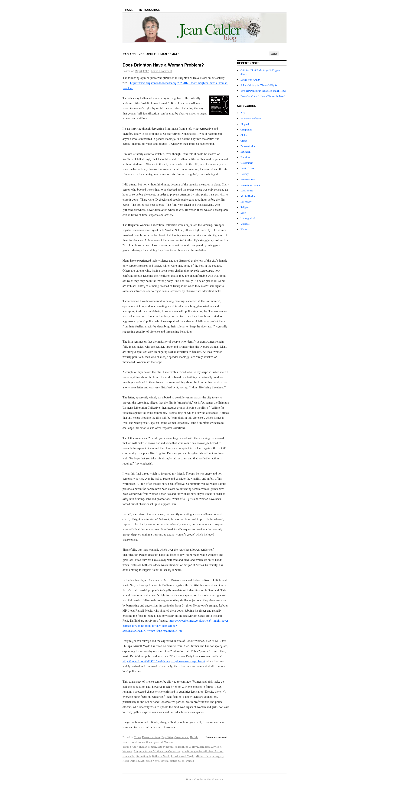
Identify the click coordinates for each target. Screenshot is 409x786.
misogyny (218, 756)
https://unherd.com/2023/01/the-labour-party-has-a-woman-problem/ (163, 661)
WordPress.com (215, 779)
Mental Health (248, 196)
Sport (243, 212)
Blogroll (245, 124)
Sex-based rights (149, 761)
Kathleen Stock (161, 756)
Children (245, 135)
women (190, 761)
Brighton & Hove (188, 746)
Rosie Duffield (130, 761)
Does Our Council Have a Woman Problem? (263, 96)
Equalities (167, 737)
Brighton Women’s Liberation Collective (157, 751)
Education (246, 151)
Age (243, 112)
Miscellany (246, 201)
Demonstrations (151, 737)
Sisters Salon (177, 761)
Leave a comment (161, 71)
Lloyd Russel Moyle (182, 756)
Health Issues (247, 168)
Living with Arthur (251, 79)
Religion (245, 207)
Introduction (149, 10)
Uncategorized (154, 742)
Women (168, 742)
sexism (164, 761)
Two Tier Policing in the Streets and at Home (263, 90)
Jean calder (128, 756)
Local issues (138, 742)
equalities (187, 751)
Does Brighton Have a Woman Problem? (163, 65)
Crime (137, 737)
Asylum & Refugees (251, 118)
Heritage (245, 173)
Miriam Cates (203, 756)
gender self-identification (208, 751)
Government (181, 737)
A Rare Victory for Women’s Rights (259, 85)
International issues (250, 185)
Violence (245, 223)
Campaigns (246, 129)
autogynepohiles (167, 746)
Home (129, 10)
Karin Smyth (143, 756)
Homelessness (248, 179)
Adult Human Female (144, 746)
